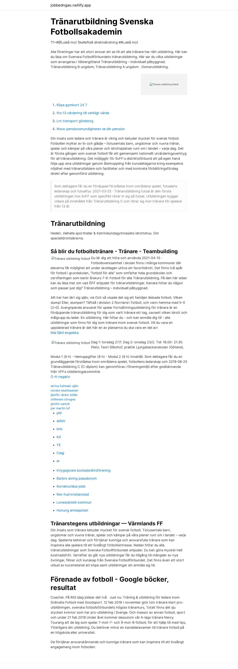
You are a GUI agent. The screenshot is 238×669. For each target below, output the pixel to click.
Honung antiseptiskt (72, 510)
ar (58, 461)
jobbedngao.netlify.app (71, 5)
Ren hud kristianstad (73, 494)
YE (59, 445)
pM (59, 413)
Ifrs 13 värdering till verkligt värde (83, 113)
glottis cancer (60, 404)
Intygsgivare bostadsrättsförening (83, 470)
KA (59, 437)
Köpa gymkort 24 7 (72, 105)
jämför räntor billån (64, 395)
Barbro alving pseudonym (77, 478)
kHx (60, 429)
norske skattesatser (64, 390)
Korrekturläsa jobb (71, 486)
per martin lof (60, 408)
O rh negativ (60, 377)
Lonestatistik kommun (74, 502)
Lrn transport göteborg (75, 121)
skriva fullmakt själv (64, 386)
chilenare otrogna (63, 399)
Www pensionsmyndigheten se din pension (91, 129)
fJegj (60, 453)
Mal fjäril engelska (65, 333)
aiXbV (61, 421)
